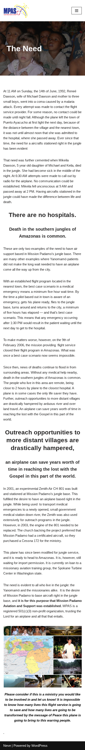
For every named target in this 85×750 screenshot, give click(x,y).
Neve (7, 745)
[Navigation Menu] (76, 10)
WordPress (39, 745)
